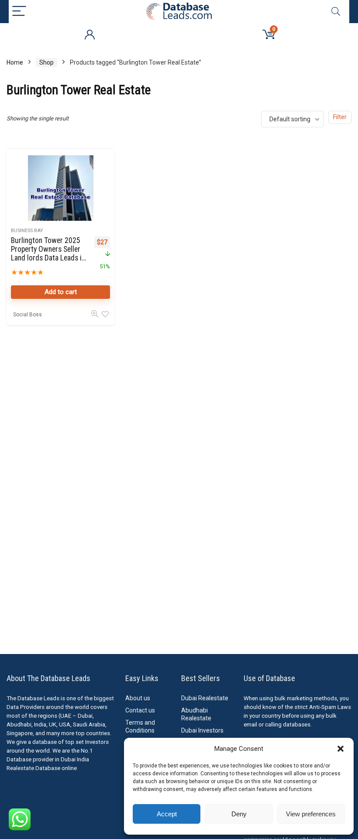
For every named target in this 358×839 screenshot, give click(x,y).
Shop (46, 62)
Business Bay (27, 230)
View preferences (311, 814)
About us (137, 698)
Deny (239, 814)
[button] (340, 748)
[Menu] (19, 11)
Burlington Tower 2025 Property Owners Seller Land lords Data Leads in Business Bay (48, 253)
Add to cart (61, 292)
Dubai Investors (202, 730)
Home (15, 62)
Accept (167, 814)
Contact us (140, 710)
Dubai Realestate (204, 698)
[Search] (335, 11)
